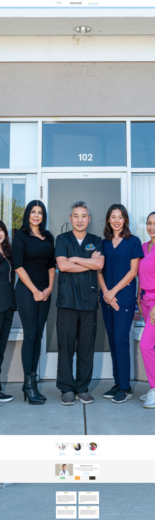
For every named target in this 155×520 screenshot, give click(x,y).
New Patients (93, 7)
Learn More (62, 454)
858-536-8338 (60, 3)
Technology (70, 7)
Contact (98, 7)
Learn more (86, 473)
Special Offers (82, 7)
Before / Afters (76, 7)
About (60, 7)
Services (64, 7)
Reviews (88, 7)
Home (56, 7)
